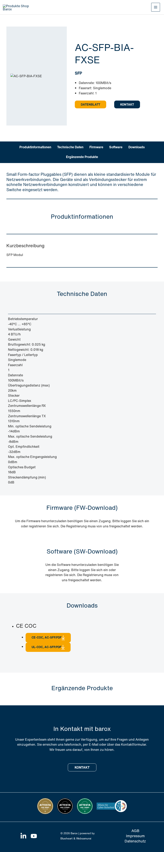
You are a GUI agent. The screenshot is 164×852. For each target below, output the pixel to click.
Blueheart (66, 838)
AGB (135, 830)
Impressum (135, 835)
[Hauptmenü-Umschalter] (155, 7)
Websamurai (83, 838)
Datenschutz (135, 841)
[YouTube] (34, 836)
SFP (78, 73)
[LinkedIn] (23, 836)
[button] (90, 104)
